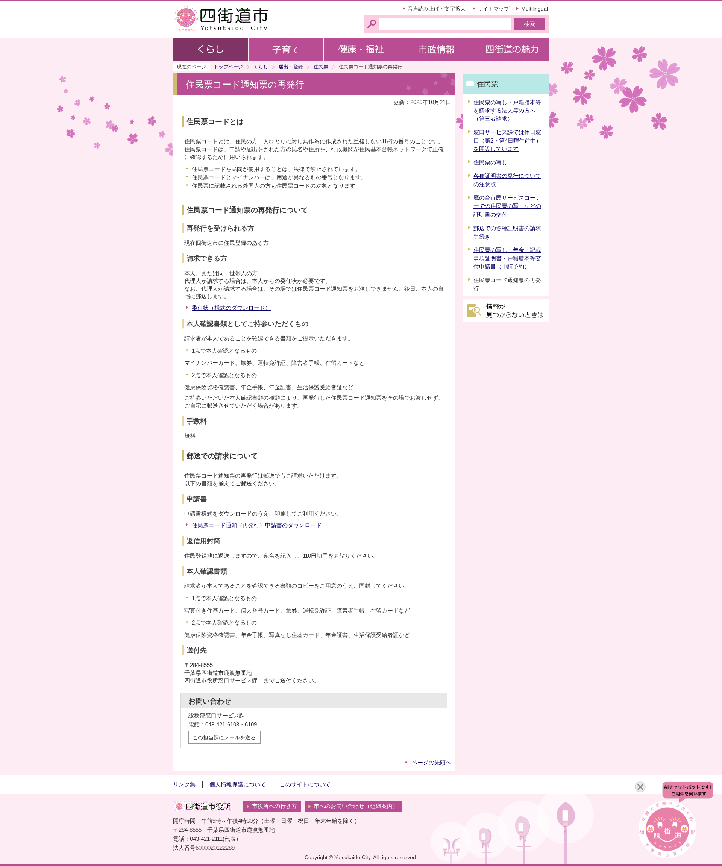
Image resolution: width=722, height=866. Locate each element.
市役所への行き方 (274, 806)
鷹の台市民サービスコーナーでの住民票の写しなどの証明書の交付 (507, 206)
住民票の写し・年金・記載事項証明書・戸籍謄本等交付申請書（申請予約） (507, 258)
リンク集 (184, 784)
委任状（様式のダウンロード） (231, 308)
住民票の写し (490, 162)
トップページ (228, 67)
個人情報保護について (237, 784)
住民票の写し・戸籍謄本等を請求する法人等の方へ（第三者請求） (507, 110)
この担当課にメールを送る (224, 737)
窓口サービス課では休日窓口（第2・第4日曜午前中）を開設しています (507, 140)
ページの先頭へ (431, 763)
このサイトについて (305, 784)
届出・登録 (291, 67)
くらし (260, 67)
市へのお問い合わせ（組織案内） (356, 806)
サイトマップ (493, 9)
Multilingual (534, 9)
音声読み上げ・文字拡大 (437, 9)
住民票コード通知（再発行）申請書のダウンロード (257, 525)
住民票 (321, 67)
